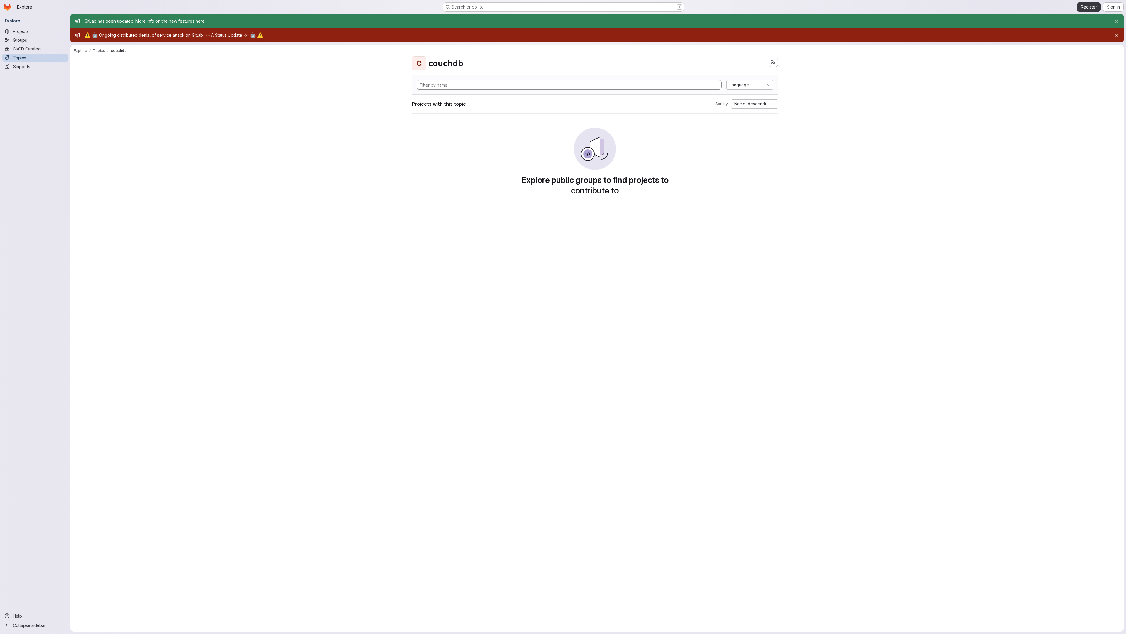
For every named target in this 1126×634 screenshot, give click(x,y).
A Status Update (226, 35)
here (200, 20)
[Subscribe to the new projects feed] (773, 62)
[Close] (1116, 21)
